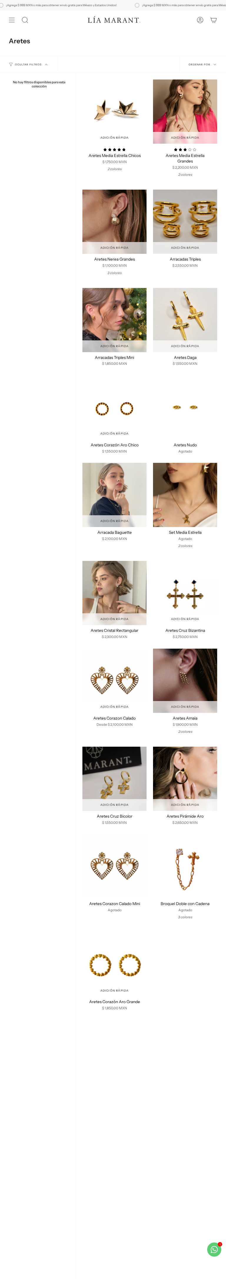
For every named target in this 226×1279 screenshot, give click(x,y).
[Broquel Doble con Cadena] (185, 866)
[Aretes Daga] (185, 320)
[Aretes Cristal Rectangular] (114, 593)
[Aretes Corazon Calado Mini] (114, 866)
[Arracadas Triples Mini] (114, 320)
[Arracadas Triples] (185, 222)
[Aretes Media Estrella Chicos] (114, 111)
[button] (25, 20)
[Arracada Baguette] (114, 495)
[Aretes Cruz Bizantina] (185, 593)
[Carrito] (213, 20)
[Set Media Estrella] (185, 495)
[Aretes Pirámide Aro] (185, 779)
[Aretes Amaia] (185, 681)
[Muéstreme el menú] (12, 20)
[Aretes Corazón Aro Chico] (114, 407)
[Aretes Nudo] (185, 407)
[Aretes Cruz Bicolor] (114, 779)
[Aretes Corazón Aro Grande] (114, 964)
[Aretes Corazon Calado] (114, 681)
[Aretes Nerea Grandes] (114, 222)
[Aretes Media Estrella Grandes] (185, 111)
